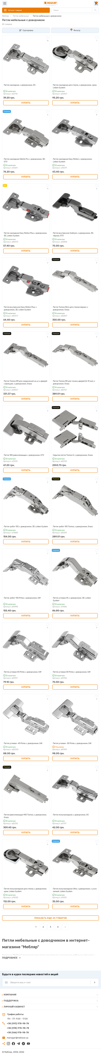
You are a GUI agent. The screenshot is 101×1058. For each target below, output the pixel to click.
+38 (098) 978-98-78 (18, 1028)
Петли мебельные (21, 16)
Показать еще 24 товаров (50, 918)
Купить (26, 103)
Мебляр (5, 16)
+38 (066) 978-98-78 (18, 1032)
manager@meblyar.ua (17, 1038)
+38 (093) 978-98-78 (18, 1023)
